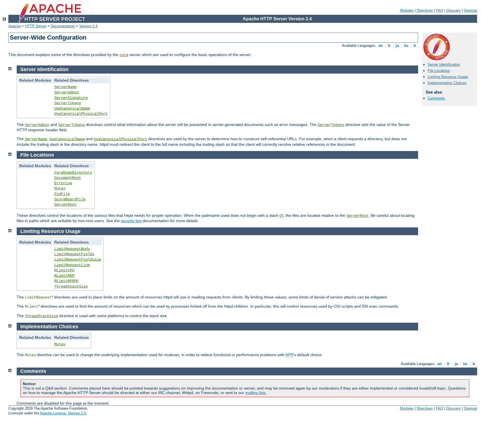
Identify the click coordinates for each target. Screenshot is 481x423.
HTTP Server (35, 26)
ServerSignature (71, 98)
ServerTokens (67, 103)
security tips (131, 220)
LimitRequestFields (74, 254)
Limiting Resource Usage (448, 77)
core (123, 55)
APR (289, 354)
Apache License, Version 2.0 (63, 413)
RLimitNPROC (66, 281)
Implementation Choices (447, 83)
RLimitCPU (64, 270)
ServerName (65, 87)
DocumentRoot (67, 178)
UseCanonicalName (72, 108)
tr (415, 45)
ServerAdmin (66, 92)
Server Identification (444, 64)
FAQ (439, 10)
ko (406, 45)
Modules (407, 10)
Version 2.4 (88, 26)
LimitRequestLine (72, 265)
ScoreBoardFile (69, 199)
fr (389, 45)
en (380, 45)
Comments (436, 98)
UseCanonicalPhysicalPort (81, 113)
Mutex (59, 188)
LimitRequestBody (72, 249)
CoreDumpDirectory (73, 172)
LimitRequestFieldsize (77, 259)
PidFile (62, 194)
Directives (425, 10)
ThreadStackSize (71, 286)
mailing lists (255, 392)
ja (397, 45)
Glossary (453, 10)
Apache (14, 26)
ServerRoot (65, 204)
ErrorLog (63, 183)
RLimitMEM (64, 275)
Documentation (63, 26)
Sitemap (470, 10)
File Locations (439, 71)
